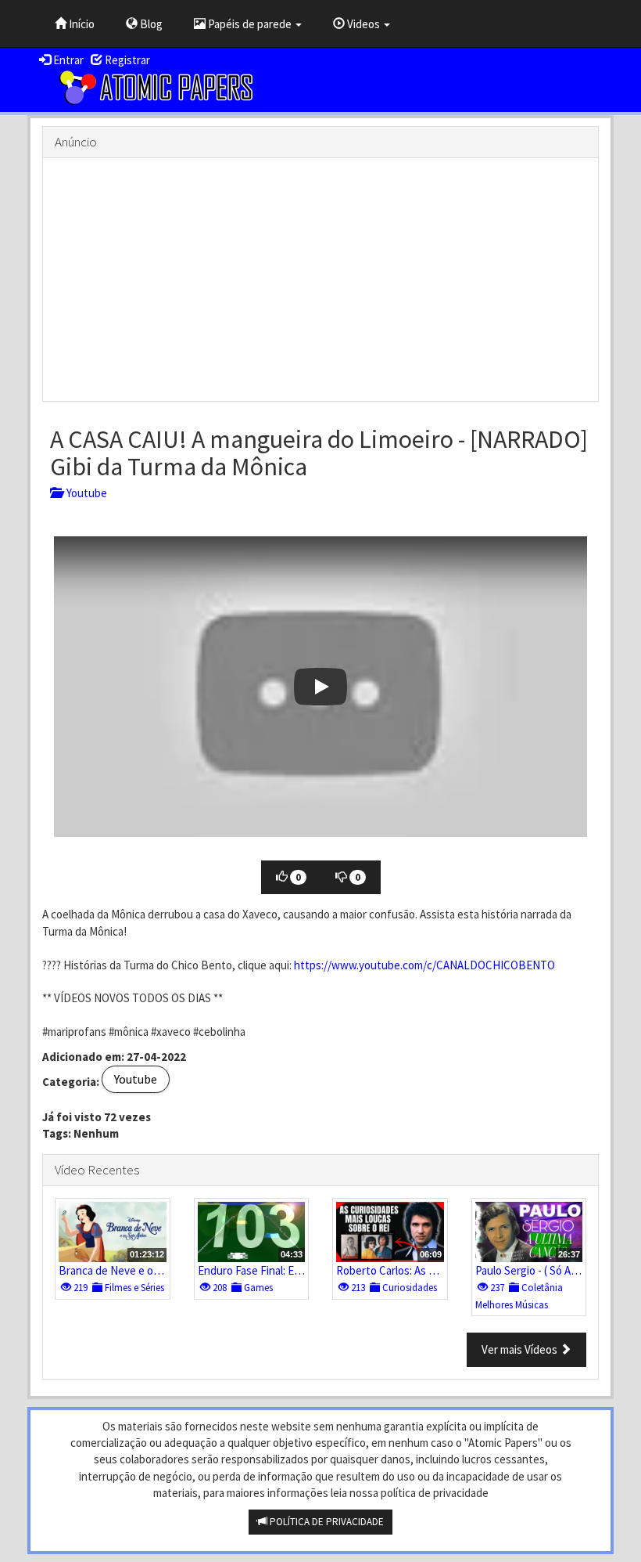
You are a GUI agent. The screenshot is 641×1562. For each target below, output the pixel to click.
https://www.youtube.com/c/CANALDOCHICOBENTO (424, 965)
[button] (320, 686)
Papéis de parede (250, 23)
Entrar (67, 59)
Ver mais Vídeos (521, 1349)
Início (80, 23)
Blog (150, 23)
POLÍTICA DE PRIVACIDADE (325, 1521)
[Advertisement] (320, 279)
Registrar (126, 59)
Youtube (84, 492)
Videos (363, 23)
